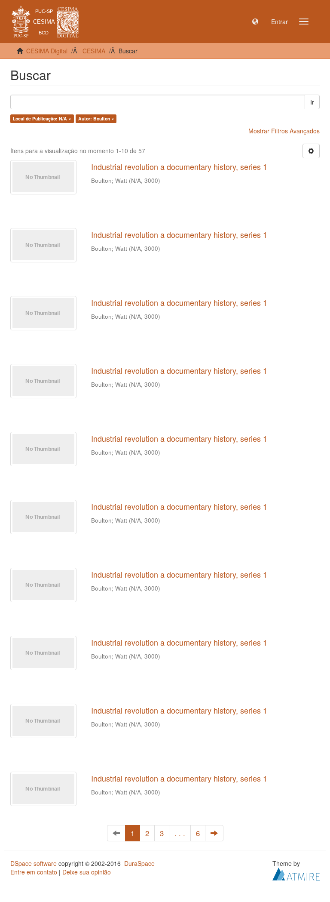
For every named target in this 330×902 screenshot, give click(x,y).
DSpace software (33, 863)
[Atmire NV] (296, 873)
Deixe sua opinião (86, 872)
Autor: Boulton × (96, 118)
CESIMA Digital (46, 50)
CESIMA (93, 50)
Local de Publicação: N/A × (42, 118)
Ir (312, 102)
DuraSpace (139, 863)
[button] (255, 21)
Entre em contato (33, 872)
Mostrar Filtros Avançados (284, 130)
